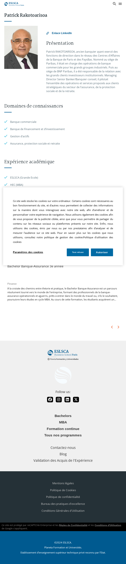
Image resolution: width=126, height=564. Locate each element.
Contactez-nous (63, 447)
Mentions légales (63, 483)
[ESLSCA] (14, 3)
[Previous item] (112, 327)
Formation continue (63, 429)
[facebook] (50, 399)
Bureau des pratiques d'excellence (63, 504)
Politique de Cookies (63, 490)
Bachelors (63, 416)
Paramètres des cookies (28, 252)
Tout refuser (78, 252)
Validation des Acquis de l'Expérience (63, 460)
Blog (63, 454)
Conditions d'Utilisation (108, 525)
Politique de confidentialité (63, 497)
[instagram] (59, 399)
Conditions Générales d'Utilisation (63, 511)
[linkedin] (67, 399)
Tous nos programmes (63, 435)
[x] (76, 399)
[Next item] (118, 327)
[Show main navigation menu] (120, 4)
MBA (63, 422)
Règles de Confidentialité (73, 525)
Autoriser (102, 252)
